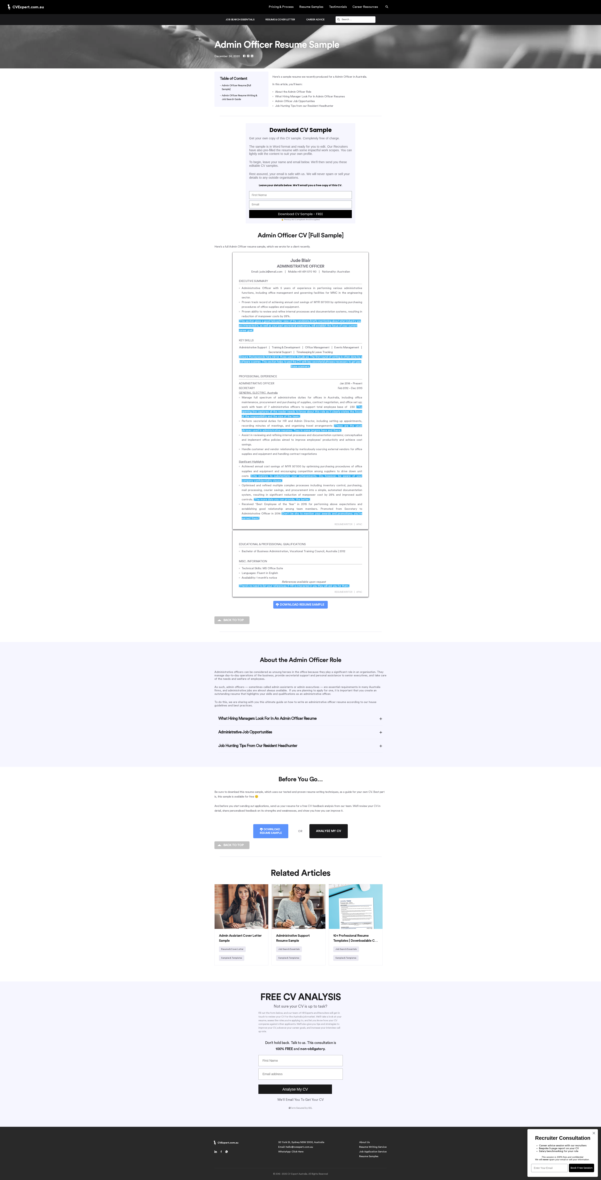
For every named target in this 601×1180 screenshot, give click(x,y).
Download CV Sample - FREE (300, 214)
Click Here (297, 1151)
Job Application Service (373, 1151)
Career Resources (365, 6)
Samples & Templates (231, 958)
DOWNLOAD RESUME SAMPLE (302, 604)
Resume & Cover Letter (280, 19)
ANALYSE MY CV (328, 831)
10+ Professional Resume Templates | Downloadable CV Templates (355, 940)
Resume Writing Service (373, 1147)
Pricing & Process (281, 6)
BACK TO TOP (233, 620)
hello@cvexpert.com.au (299, 1147)
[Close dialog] (594, 1133)
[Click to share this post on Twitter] (248, 56)
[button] (386, 7)
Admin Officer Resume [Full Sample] (236, 87)
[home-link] (216, 1152)
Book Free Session (581, 1168)
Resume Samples (311, 6)
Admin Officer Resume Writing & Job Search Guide (239, 97)
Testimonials (338, 6)
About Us (364, 1142)
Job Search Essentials (240, 19)
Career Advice (315, 19)
